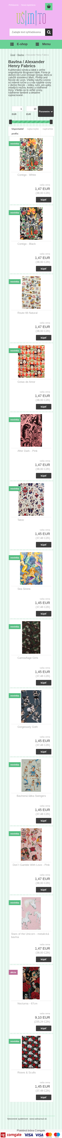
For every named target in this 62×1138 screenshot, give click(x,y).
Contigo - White (26, 174)
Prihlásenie (14, 5)
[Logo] (31, 18)
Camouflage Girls (27, 657)
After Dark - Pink (27, 450)
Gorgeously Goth (27, 726)
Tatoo (20, 519)
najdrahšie (48, 129)
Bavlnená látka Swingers (31, 795)
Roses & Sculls (26, 1072)
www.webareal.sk (38, 1118)
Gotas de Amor (26, 381)
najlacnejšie (33, 129)
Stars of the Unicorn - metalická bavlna (30, 935)
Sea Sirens (24, 588)
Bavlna (20, 55)
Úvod (12, 55)
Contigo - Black (26, 243)
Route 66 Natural (27, 312)
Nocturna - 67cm (27, 1003)
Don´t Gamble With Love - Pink (31, 864)
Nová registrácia (28, 5)
